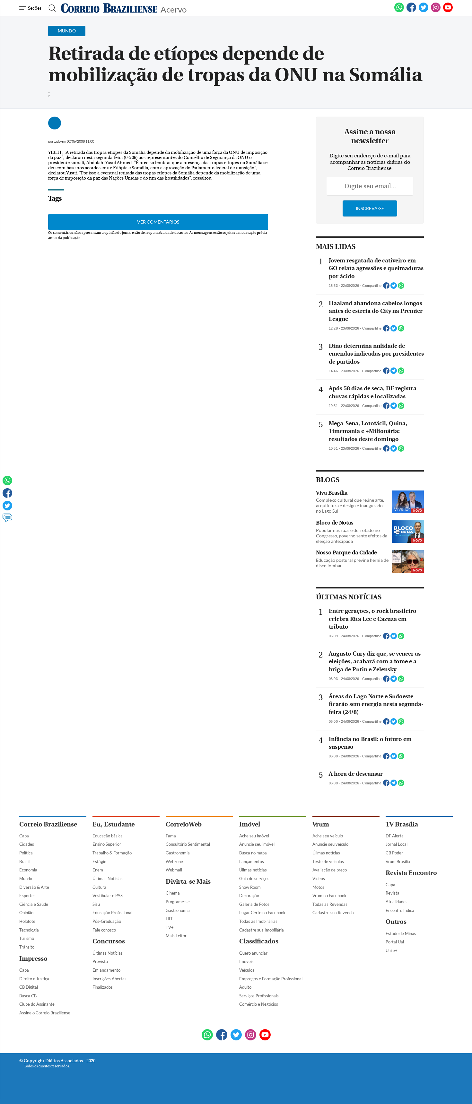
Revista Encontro (411, 873)
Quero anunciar (253, 953)
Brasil (24, 861)
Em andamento (106, 970)
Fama (171, 835)
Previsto (100, 961)
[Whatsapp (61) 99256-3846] (399, 10)
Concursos (108, 941)
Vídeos (318, 878)
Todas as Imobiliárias (258, 921)
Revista (392, 893)
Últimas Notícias (107, 878)
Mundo (25, 878)
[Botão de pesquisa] (50, 8)
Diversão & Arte (34, 887)
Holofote (27, 921)
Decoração (249, 895)
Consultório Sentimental (188, 844)
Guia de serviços (254, 878)
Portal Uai (395, 941)
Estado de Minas (401, 933)
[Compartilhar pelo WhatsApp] (401, 287)
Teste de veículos (328, 861)
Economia (28, 869)
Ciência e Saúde (33, 904)
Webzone (174, 861)
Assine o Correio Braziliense (44, 1012)
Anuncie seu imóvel (257, 844)
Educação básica (107, 835)
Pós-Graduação (106, 921)
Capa (24, 835)
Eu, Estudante (113, 824)
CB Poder (394, 852)
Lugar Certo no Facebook (262, 912)
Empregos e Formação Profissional (270, 978)
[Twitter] (7, 508)
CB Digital (28, 987)
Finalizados (102, 987)
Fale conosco (104, 929)
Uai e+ (392, 950)
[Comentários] (7, 520)
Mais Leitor (176, 935)
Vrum (320, 824)
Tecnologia (29, 929)
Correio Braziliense (48, 824)
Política (26, 852)
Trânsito (26, 946)
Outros (396, 921)
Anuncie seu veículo (330, 844)
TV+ (170, 927)
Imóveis (246, 961)
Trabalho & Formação (112, 852)
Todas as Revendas (329, 904)
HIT (169, 918)
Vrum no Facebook (329, 895)
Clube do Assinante (37, 1004)
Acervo (174, 8)
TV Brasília (402, 824)
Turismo (26, 938)
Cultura (99, 887)
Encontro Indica (400, 910)
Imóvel (249, 824)
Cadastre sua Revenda (333, 912)
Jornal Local (396, 844)
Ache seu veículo (327, 835)
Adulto (245, 987)
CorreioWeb (184, 824)
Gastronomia (178, 852)
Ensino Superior (106, 844)
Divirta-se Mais (188, 881)
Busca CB (28, 995)
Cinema (173, 893)
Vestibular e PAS (107, 895)
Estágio (99, 861)
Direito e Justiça (34, 978)
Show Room (250, 887)
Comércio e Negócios (258, 1004)
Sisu (96, 904)
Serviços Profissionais (259, 995)
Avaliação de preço (329, 869)
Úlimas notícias (253, 869)
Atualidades (396, 901)
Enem (97, 869)
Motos (318, 887)
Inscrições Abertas (109, 978)
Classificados (258, 941)
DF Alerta (395, 835)
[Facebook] (411, 10)
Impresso (33, 958)
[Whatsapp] (7, 483)
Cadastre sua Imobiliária (261, 929)
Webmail (174, 869)
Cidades (26, 844)
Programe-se (178, 901)
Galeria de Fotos (254, 904)
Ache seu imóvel (254, 835)
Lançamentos (251, 861)
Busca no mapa (253, 852)
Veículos (246, 970)
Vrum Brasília (398, 861)
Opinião (26, 912)
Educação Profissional (112, 912)
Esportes (27, 895)
